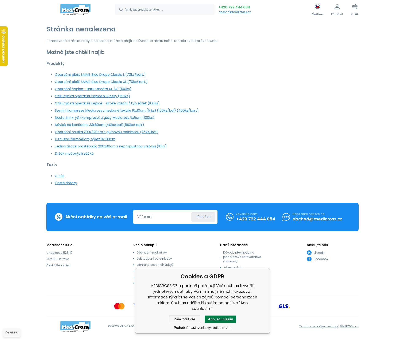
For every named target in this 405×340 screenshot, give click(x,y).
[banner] (75, 10)
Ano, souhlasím (220, 319)
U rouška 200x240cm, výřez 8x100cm (85, 139)
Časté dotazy (66, 183)
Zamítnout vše (184, 319)
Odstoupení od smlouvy (154, 258)
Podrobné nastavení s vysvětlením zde (202, 327)
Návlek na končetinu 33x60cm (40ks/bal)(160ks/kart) (99, 124)
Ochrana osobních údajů (154, 265)
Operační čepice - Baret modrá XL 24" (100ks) (93, 88)
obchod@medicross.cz (235, 12)
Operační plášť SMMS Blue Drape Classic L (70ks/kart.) (100, 74)
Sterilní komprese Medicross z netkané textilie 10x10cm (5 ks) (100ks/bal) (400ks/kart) (127, 110)
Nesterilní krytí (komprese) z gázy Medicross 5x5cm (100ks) (104, 117)
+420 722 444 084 (234, 7)
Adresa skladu (233, 267)
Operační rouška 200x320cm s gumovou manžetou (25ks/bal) (106, 132)
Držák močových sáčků (74, 153)
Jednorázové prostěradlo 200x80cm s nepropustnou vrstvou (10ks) (111, 146)
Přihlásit (203, 217)
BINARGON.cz (349, 326)
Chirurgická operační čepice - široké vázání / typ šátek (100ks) (107, 103)
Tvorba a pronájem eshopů (319, 326)
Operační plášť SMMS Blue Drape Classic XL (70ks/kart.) (101, 81)
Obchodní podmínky (151, 252)
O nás (59, 175)
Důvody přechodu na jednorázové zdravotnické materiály (242, 256)
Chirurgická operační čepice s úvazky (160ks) (92, 96)
